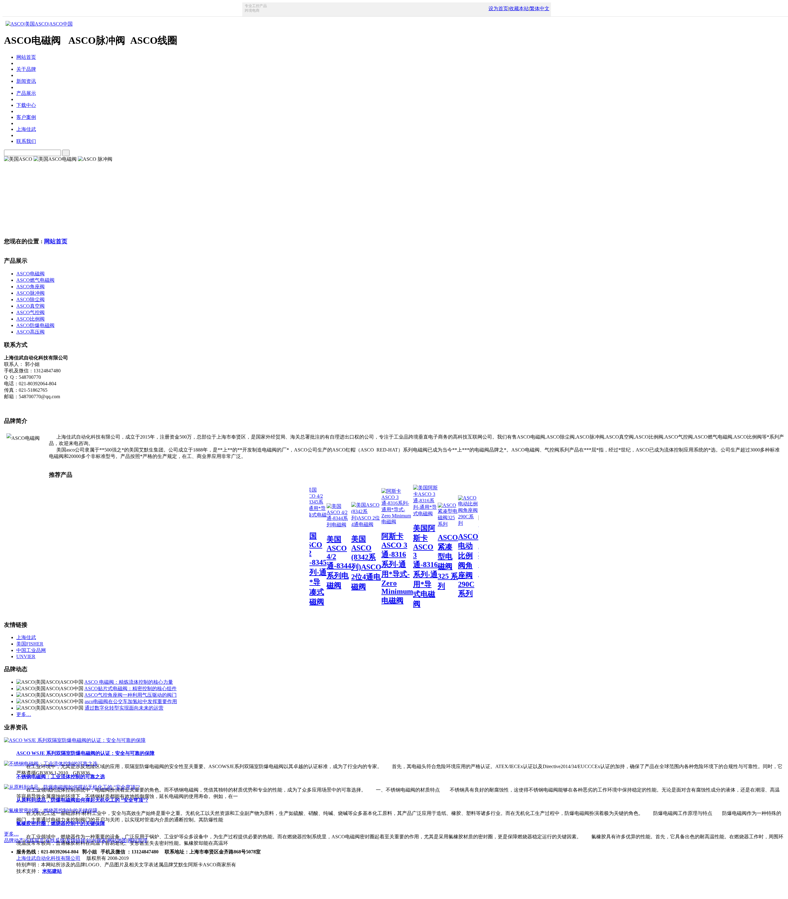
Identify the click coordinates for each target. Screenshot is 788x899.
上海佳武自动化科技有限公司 (48, 858)
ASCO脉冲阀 (30, 293)
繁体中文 (539, 8)
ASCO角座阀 (30, 286)
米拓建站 (52, 871)
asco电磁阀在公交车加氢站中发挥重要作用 (131, 701)
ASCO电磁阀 (30, 273)
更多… (23, 714)
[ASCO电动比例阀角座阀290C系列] (452, 523)
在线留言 (34, 840)
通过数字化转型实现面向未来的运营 (124, 708)
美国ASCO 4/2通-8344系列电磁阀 (322, 562)
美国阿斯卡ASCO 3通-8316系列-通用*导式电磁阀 (409, 566)
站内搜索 (96, 840)
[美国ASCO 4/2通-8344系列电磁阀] (322, 524)
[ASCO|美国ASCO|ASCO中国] (38, 23)
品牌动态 (14, 840)
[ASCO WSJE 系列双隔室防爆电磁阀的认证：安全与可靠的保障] (75, 740)
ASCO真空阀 (30, 306)
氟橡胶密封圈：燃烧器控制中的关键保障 (60, 823)
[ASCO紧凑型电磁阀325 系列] (431, 524)
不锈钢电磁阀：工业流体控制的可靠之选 (60, 776)
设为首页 (498, 8)
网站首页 (55, 241)
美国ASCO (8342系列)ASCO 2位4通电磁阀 (350, 563)
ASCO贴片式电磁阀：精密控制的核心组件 (130, 688)
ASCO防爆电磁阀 (35, 325)
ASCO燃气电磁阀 (35, 280)
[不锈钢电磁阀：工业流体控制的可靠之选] (51, 763)
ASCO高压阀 (30, 331)
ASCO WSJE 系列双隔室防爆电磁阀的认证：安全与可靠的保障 (85, 753)
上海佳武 (26, 637)
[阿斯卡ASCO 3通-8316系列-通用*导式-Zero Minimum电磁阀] (381, 521)
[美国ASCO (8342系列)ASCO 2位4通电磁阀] (350, 524)
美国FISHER (29, 643)
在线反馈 (55, 840)
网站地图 (117, 840)
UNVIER (25, 656)
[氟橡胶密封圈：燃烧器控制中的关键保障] (51, 810)
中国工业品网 (31, 650)
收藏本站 (519, 8)
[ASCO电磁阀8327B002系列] (477, 531)
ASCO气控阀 (30, 312)
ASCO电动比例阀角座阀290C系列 (452, 565)
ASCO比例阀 (30, 319)
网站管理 (137, 840)
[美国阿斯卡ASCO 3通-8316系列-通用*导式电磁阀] (409, 513)
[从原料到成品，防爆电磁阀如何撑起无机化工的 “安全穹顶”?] (72, 787)
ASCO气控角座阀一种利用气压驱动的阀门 (130, 695)
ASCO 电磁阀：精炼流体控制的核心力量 (128, 682)
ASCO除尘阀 (30, 299)
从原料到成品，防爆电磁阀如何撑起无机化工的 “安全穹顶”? (82, 800)
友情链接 (76, 840)
